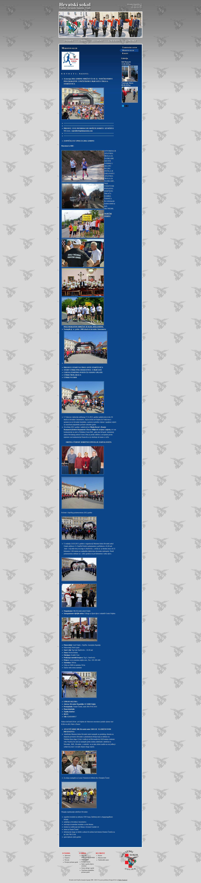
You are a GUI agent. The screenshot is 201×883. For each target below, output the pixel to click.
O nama (68, 41)
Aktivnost (67, 855)
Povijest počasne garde (71, 862)
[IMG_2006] (88, 762)
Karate (125, 53)
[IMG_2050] (88, 629)
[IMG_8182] (88, 397)
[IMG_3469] (88, 493)
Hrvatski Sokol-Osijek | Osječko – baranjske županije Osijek (75, 6)
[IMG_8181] (90, 347)
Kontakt (131, 41)
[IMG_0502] (88, 460)
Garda (83, 41)
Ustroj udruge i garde (87, 868)
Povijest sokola (85, 862)
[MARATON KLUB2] (88, 61)
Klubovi (98, 41)
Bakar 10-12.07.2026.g (129, 62)
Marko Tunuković (122, 880)
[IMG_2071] (88, 595)
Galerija (114, 41)
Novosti (67, 860)
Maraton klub (128, 50)
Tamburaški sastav (129, 47)
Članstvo (67, 858)
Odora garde (85, 859)
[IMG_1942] (88, 569)
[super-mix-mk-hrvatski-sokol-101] (88, 795)
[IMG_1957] (88, 528)
